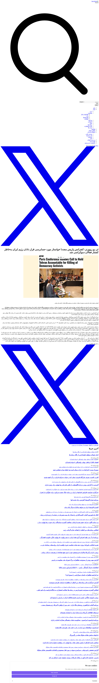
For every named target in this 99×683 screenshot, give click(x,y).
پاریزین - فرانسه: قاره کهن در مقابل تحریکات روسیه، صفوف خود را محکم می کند (73, 657)
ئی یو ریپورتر (75, 445)
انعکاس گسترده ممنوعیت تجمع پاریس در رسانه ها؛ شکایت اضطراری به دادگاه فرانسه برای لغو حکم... (67, 590)
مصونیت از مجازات (83, 445)
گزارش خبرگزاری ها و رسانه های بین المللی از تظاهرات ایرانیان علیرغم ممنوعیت (73, 582)
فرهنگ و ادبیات (91, 132)
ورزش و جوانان (91, 140)
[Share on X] (49, 245)
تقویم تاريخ (92, 141)
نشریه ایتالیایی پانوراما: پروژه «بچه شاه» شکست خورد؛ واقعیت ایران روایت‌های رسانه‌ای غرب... (69, 545)
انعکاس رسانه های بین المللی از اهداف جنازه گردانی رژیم (80, 530)
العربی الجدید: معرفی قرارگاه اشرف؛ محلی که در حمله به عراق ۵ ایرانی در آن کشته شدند (71, 477)
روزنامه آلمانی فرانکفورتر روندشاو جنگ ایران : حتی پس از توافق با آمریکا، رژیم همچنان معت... (69, 605)
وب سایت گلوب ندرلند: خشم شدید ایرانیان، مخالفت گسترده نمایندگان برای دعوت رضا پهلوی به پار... (67, 522)
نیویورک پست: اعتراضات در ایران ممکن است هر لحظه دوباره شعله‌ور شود (75, 470)
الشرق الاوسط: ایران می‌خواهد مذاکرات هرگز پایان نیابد (81, 507)
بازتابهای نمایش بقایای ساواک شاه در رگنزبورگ (84, 635)
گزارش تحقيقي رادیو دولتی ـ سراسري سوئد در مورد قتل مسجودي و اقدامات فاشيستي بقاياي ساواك (67, 650)
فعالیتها (93, 129)
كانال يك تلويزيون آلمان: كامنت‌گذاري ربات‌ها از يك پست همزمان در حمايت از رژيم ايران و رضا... (69, 515)
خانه (94, 108)
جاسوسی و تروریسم (90, 143)
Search (96, 2)
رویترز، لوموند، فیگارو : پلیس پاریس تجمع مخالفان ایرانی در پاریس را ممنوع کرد (74, 597)
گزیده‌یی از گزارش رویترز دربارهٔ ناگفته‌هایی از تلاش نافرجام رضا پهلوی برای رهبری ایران (71, 485)
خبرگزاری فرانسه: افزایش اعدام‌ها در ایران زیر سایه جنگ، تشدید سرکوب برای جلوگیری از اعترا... (68, 492)
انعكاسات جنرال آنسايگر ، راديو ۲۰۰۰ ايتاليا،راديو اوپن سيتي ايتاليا (78, 567)
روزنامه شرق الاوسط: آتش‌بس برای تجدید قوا (84, 500)
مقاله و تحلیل (91, 130)
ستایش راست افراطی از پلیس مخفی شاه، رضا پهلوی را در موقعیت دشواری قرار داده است (70, 642)
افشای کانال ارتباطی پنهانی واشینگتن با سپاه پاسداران (81, 462)
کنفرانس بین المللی (93, 445)
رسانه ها (96, 145)
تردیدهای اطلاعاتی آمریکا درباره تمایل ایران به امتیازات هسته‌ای (79, 612)
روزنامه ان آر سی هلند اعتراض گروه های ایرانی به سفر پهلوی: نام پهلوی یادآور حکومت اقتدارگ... (69, 537)
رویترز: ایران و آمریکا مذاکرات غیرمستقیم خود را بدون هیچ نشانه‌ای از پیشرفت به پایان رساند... (69, 552)
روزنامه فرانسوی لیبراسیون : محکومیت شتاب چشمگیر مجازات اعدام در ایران (74, 620)
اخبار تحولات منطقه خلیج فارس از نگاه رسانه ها (83, 455)
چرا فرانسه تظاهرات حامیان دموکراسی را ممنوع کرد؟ (82, 575)
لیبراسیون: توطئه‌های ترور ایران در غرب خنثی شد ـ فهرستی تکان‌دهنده (76, 627)
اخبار (94, 109)
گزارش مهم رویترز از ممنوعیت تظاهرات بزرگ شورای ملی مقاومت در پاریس (75, 560)
